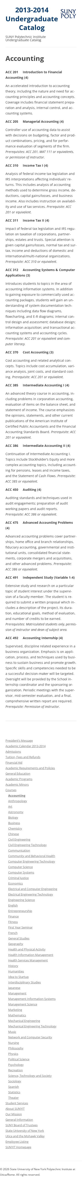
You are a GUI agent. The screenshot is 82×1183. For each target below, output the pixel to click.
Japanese (14, 988)
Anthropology (17, 801)
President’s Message (19, 740)
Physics (13, 1054)
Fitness (13, 922)
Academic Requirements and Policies (30, 768)
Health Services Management (28, 960)
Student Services (16, 1103)
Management (17, 993)
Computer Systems (21, 872)
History (13, 966)
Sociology (14, 1081)
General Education (17, 773)
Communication (19, 850)
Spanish (13, 1087)
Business (14, 823)
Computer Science (20, 867)
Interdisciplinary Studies (24, 982)
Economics (15, 883)
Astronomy (15, 812)
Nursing (13, 1043)
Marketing (15, 1010)
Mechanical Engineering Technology (32, 1026)
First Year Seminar (20, 927)
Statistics (14, 1092)
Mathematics (17, 1015)
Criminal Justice (18, 878)
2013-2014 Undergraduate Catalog (31, 18)
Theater (13, 1098)
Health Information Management (30, 955)
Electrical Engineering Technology (30, 894)
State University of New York (24, 1131)
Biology (13, 817)
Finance (13, 916)
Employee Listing (16, 1142)
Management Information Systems (32, 999)
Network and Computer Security (30, 1037)
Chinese (13, 834)
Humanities (16, 971)
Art (10, 806)
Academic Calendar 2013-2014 (25, 746)
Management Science (22, 1004)
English (13, 905)
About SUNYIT (15, 1109)
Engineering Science (21, 900)
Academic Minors (17, 784)
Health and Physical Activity (27, 949)
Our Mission (13, 1114)
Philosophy (15, 1048)
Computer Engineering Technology (31, 861)
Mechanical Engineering (24, 1021)
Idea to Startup (18, 977)
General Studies (18, 938)
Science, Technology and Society (30, 1076)
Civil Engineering (19, 839)
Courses (10, 790)
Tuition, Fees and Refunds (22, 757)
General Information (19, 1120)
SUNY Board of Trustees (21, 1125)
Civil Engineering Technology (27, 845)
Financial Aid (13, 762)
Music (12, 1032)
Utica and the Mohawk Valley (25, 1136)
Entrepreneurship (20, 911)
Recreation (15, 1070)
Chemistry (15, 828)
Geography (15, 944)
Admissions (13, 751)
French (13, 933)
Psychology (16, 1065)
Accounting (16, 795)
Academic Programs (18, 779)
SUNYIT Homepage (18, 1147)
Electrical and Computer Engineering (32, 889)
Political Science (18, 1059)
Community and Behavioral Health (31, 856)
